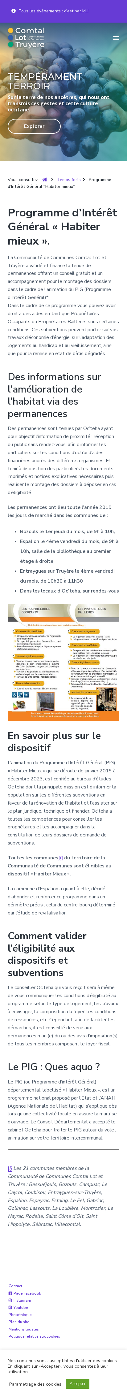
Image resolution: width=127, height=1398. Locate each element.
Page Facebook (27, 1293)
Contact (15, 1285)
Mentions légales (24, 1329)
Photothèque (20, 1314)
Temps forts (69, 180)
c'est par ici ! (76, 11)
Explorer (34, 126)
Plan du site (19, 1321)
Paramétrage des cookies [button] (35, 1384)
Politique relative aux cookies (34, 1336)
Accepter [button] (78, 1384)
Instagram (22, 1300)
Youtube (21, 1307)
